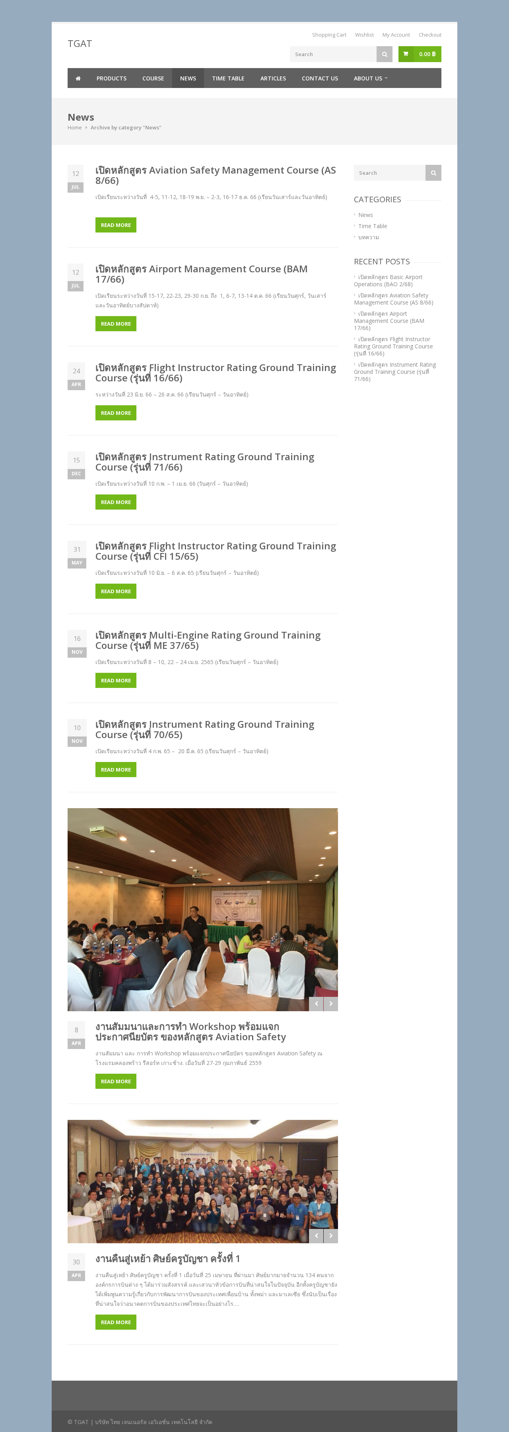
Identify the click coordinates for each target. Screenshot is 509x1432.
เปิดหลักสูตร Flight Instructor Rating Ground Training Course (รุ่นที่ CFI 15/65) (215, 551)
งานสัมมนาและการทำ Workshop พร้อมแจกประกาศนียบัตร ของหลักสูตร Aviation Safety (190, 1031)
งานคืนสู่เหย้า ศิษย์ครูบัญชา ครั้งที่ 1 (168, 1258)
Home (75, 127)
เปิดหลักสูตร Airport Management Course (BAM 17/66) (201, 273)
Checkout (430, 34)
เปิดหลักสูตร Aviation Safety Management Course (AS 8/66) (215, 175)
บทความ (368, 237)
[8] (203, 909)
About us (368, 78)
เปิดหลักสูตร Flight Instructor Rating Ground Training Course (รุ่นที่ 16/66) (215, 372)
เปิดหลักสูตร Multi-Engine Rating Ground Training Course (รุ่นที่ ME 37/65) (208, 640)
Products (111, 78)
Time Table (228, 78)
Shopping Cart (329, 34)
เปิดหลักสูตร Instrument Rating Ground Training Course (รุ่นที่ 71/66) (204, 461)
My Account (396, 34)
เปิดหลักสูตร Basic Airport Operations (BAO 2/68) (388, 280)
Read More (116, 225)
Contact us (320, 78)
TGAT (80, 43)
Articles (273, 78)
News (188, 78)
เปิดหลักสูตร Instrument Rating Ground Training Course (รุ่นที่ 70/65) (204, 729)
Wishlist (364, 34)
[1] (203, 1181)
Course (153, 78)
